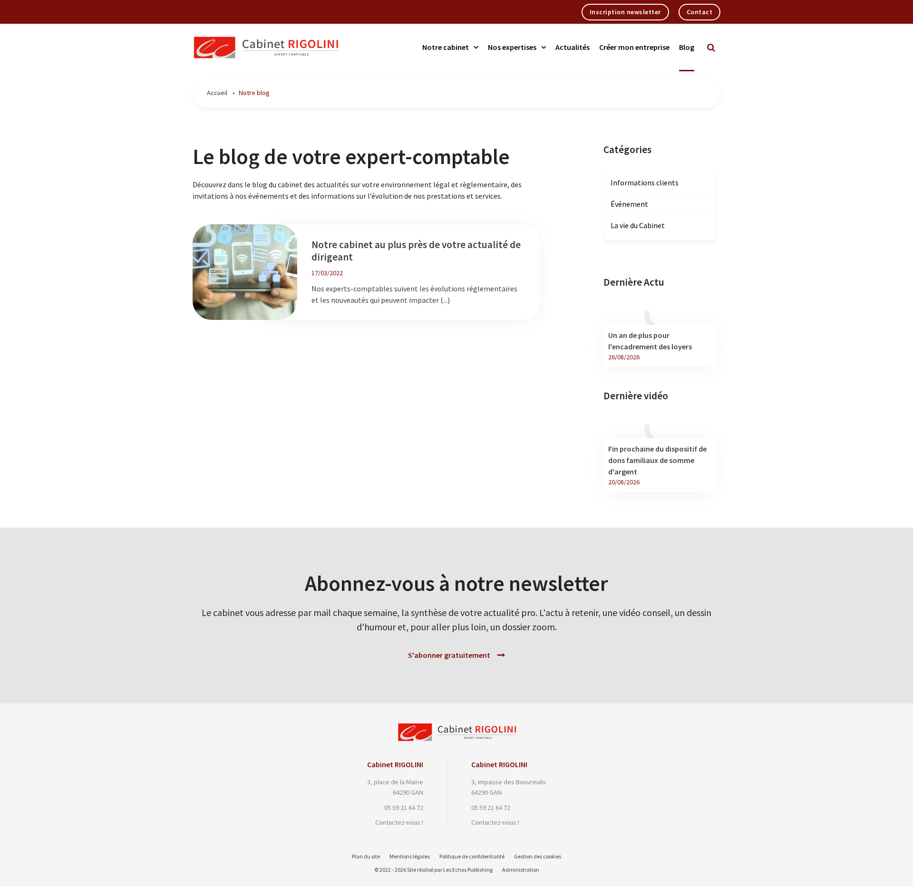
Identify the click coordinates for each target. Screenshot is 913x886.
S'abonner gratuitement (449, 655)
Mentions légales (409, 856)
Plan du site (366, 856)
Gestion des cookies (537, 856)
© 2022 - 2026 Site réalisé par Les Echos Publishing (433, 869)
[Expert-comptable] (456, 728)
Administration (520, 869)
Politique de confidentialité (472, 856)
